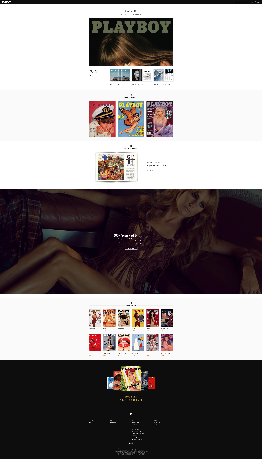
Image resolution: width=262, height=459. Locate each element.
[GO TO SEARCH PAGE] (252, 2)
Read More (152, 170)
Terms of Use (135, 424)
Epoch (121, 451)
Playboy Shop (157, 422)
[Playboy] (6, 2)
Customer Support (136, 422)
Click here (134, 448)
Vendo (139, 451)
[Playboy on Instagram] (132, 443)
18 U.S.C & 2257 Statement (138, 433)
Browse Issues (239, 2)
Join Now (131, 248)
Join (247, 2)
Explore (90, 424)
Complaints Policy (136, 429)
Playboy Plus (156, 424)
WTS (119, 451)
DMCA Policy (135, 435)
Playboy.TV (156, 426)
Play (90, 427)
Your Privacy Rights (136, 427)
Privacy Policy (135, 426)
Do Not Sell (134, 437)
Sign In (111, 424)
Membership (113, 422)
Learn (90, 426)
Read (90, 422)
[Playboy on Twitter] (129, 443)
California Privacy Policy (137, 431)
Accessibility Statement (137, 439)
